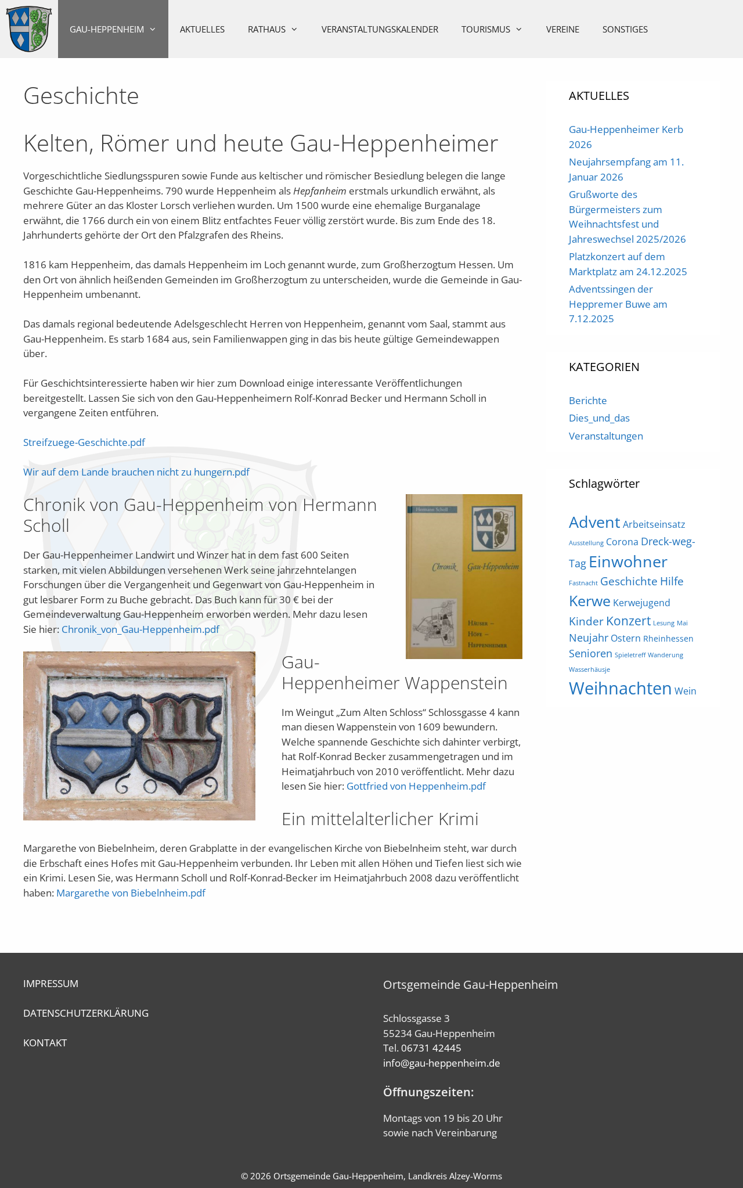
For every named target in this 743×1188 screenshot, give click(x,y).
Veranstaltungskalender (380, 29)
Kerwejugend (641, 602)
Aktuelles (202, 29)
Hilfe (672, 581)
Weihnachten (620, 688)
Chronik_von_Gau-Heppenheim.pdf (140, 629)
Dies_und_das (599, 417)
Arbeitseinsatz (654, 524)
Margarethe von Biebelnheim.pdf (130, 892)
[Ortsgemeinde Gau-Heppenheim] (29, 29)
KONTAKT (45, 1042)
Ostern (626, 638)
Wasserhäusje (589, 669)
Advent (595, 521)
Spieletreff (630, 655)
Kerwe (590, 600)
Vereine (562, 29)
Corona (622, 541)
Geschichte (629, 581)
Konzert (628, 620)
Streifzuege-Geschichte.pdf (84, 442)
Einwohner (628, 561)
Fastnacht (583, 583)
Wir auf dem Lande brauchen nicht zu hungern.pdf (136, 471)
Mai (682, 623)
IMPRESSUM (50, 983)
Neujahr (588, 638)
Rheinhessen (668, 638)
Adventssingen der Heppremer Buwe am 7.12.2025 (618, 303)
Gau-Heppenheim (107, 29)
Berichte (588, 400)
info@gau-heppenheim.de (441, 1063)
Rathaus (267, 29)
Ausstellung (586, 543)
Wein (686, 691)
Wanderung (665, 655)
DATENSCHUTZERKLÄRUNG (86, 1013)
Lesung (664, 623)
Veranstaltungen (606, 435)
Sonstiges (625, 29)
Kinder (586, 621)
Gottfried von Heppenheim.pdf (416, 786)
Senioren (590, 653)
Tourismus (485, 29)
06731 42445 (431, 1047)
